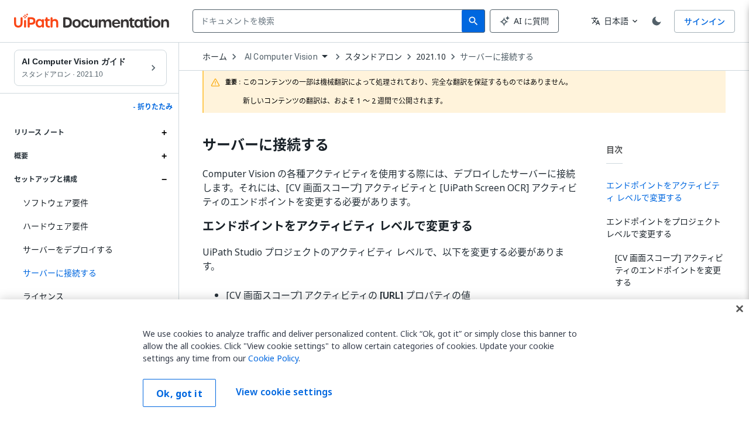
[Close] (739, 308)
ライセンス (43, 296)
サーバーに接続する (497, 57)
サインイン (704, 21)
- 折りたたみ (153, 107)
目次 (614, 149)
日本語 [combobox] (609, 21)
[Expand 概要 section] (164, 156)
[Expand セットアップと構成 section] (164, 179)
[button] (90, 273)
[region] (374, 360)
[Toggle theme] (656, 21)
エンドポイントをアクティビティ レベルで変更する (337, 226)
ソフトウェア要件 (55, 202)
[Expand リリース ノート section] (164, 132)
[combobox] (330, 21)
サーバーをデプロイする (68, 249)
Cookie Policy (273, 358)
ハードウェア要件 (55, 226)
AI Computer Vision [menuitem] (281, 56)
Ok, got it (179, 394)
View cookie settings (284, 392)
